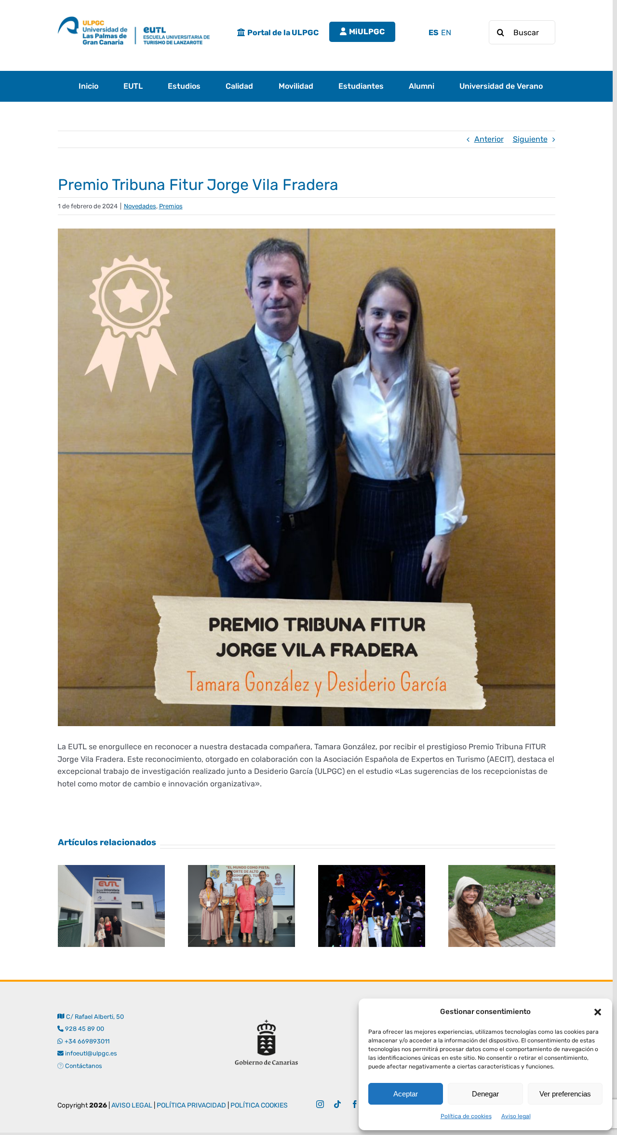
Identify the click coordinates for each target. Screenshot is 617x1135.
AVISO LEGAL (131, 1105)
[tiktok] (337, 1104)
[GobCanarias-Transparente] (266, 1014)
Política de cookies (466, 1116)
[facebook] (355, 1104)
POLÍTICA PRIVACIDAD (191, 1105)
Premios (171, 206)
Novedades (140, 206)
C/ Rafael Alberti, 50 (94, 1016)
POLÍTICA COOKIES (259, 1105)
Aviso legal (516, 1116)
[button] (598, 1012)
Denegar (485, 1094)
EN (446, 32)
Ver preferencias (565, 1094)
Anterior (489, 139)
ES (434, 32)
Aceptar (405, 1094)
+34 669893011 (86, 1041)
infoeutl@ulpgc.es (90, 1053)
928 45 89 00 (85, 1028)
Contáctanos (83, 1065)
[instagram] (320, 1104)
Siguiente (530, 139)
